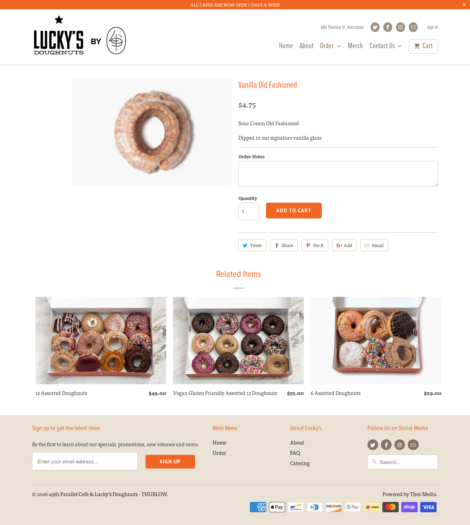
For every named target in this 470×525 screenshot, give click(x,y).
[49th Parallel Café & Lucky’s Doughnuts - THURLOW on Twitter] (375, 27)
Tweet (256, 245)
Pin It (318, 245)
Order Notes (251, 156)
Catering (300, 463)
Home (286, 47)
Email (378, 245)
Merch (355, 47)
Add (348, 245)
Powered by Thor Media (410, 494)
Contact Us (383, 47)
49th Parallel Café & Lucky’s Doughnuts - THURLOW (108, 494)
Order (327, 47)
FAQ (295, 452)
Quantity (247, 198)
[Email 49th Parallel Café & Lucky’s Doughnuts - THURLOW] (413, 27)
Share (287, 245)
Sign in (432, 27)
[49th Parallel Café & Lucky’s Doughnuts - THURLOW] (80, 36)
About (306, 47)
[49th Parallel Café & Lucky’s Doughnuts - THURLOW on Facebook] (387, 27)
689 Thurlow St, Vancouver (342, 27)
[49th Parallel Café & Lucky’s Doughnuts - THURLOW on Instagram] (400, 27)
